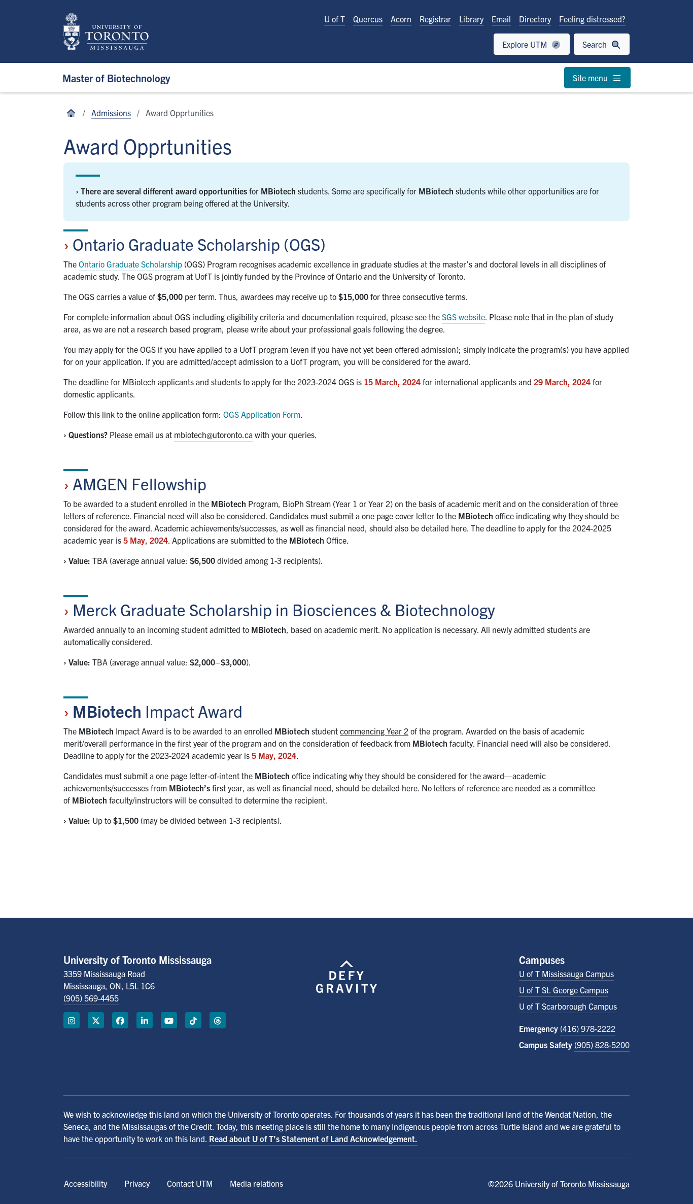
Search (595, 44)
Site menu (591, 78)
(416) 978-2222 (587, 1028)
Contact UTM (190, 1183)
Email (501, 19)
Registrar (435, 19)
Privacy (137, 1183)
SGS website (463, 317)
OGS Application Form (261, 414)
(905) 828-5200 (602, 1045)
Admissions (111, 113)
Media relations (256, 1183)
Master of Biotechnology (116, 78)
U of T (334, 19)
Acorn (401, 19)
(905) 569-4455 (91, 998)
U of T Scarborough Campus (568, 1006)
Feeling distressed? (592, 19)
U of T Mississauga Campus (566, 973)
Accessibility (85, 1183)
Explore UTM (525, 44)
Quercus (368, 19)
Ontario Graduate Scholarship (130, 264)
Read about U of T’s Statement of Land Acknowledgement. (313, 1138)
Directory (535, 19)
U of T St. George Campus (563, 990)
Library (471, 19)
